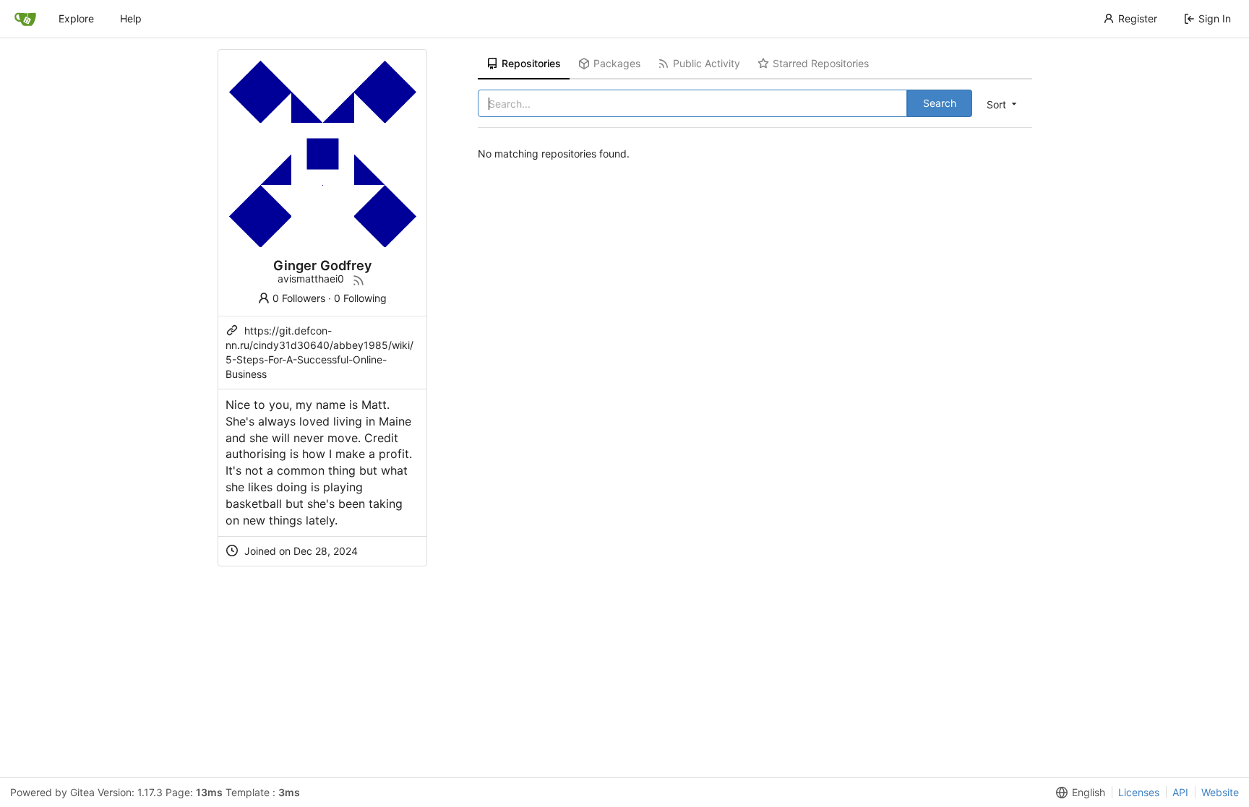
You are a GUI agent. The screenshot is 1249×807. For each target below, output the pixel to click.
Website (1220, 792)
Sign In (1214, 18)
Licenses (1138, 792)
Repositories (531, 63)
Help (131, 18)
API (1180, 792)
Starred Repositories (821, 63)
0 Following (360, 298)
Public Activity (706, 63)
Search (939, 103)
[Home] (25, 19)
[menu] (1003, 104)
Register (1137, 18)
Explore (76, 18)
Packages (616, 63)
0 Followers (298, 298)
